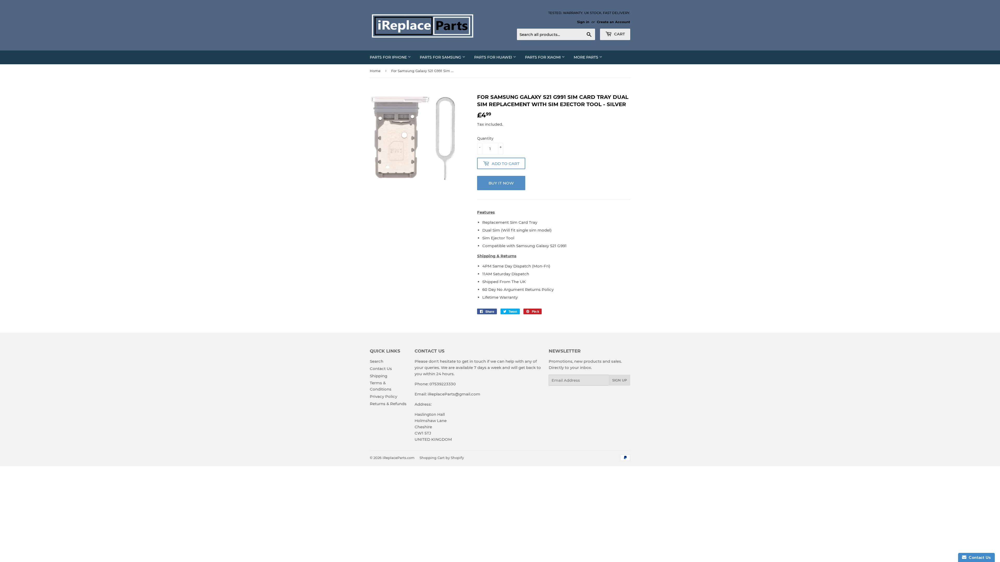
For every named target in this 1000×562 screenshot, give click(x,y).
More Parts (586, 57)
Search (376, 361)
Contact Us (381, 368)
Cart (619, 33)
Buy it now (501, 183)
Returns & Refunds (388, 403)
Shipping (378, 375)
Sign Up (619, 380)
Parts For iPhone (389, 57)
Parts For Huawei (493, 57)
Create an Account (613, 22)
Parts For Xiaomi (543, 57)
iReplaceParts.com (399, 458)
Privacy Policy (383, 396)
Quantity (485, 138)
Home (375, 71)
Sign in (583, 22)
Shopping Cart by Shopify (442, 458)
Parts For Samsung (441, 57)
